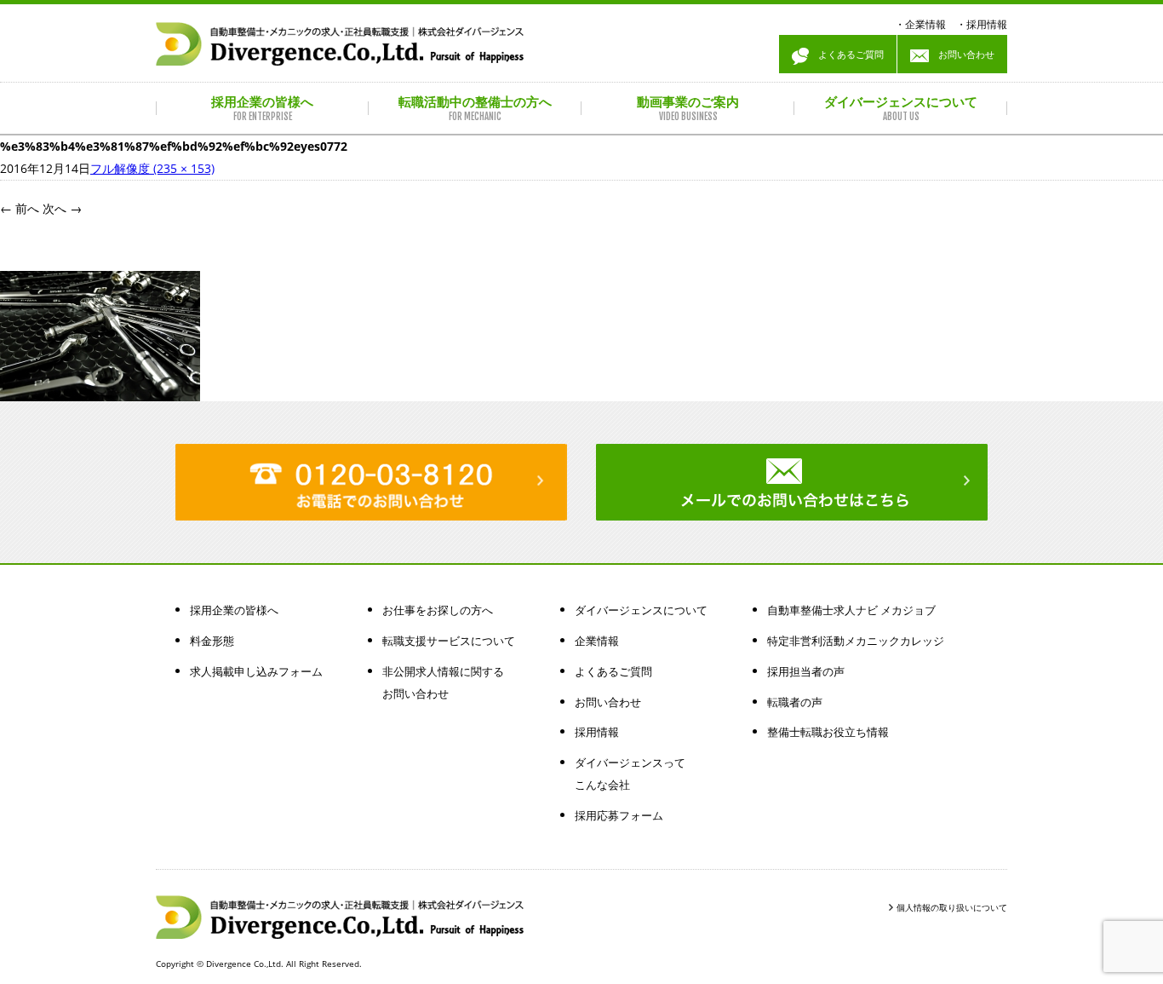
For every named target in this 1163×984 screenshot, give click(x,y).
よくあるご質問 (846, 54)
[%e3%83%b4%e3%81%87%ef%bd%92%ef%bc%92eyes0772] (100, 390)
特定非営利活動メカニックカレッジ (855, 640)
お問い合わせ (961, 54)
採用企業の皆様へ (234, 610)
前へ (19, 208)
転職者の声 (794, 702)
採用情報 (986, 24)
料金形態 (212, 640)
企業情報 (925, 24)
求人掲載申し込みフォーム (256, 671)
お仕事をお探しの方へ (437, 610)
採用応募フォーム (619, 815)
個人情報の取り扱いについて (952, 907)
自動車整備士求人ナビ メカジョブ (851, 610)
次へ (62, 208)
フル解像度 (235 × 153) (152, 168)
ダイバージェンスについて (641, 610)
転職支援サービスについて (448, 640)
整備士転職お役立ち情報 (828, 731)
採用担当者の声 (806, 671)
